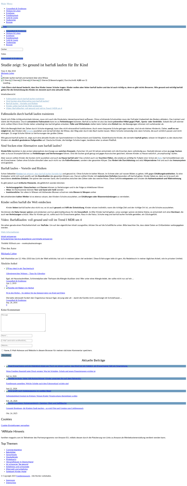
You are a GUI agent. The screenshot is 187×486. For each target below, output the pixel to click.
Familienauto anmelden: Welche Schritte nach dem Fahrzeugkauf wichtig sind (37, 383)
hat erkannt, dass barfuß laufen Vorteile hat (39, 174)
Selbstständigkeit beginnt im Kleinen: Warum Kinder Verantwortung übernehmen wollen (41, 396)
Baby (160, 158)
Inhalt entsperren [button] (8, 237)
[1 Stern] (5, 80)
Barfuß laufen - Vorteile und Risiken (22, 104)
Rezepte (9, 22)
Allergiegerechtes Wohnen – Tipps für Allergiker (25, 273)
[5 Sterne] (43, 80)
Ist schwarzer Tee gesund (17, 464)
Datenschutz (11, 483)
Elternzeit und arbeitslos (17, 469)
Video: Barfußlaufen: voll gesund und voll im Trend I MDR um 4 (34, 108)
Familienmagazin (23, 476)
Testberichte (11, 20)
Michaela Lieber (7, 73)
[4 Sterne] (33, 80)
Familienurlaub (12, 15)
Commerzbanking (14, 450)
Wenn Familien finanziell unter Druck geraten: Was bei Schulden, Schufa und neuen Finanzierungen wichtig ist (50, 371)
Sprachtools (11, 455)
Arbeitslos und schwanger (17, 467)
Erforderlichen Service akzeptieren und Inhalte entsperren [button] (26, 239)
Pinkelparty (11, 459)
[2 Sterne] (14, 80)
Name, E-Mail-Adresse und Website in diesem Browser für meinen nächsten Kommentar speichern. (48, 350)
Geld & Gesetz (12, 18)
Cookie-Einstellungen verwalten (15, 425)
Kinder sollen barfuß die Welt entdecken (24, 106)
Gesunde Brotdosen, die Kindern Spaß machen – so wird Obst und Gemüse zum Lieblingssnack (44, 408)
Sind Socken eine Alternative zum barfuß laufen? (27, 101)
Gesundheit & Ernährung (16, 8)
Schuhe (29, 131)
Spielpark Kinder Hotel (16, 472)
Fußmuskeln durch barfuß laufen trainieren (25, 99)
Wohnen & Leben (13, 11)
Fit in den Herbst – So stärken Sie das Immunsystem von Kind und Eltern (35, 293)
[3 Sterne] (24, 80)
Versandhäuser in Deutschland (19, 462)
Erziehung (10, 13)
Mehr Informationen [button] (10, 232)
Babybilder (11, 452)
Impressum (10, 480)
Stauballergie (12, 457)
